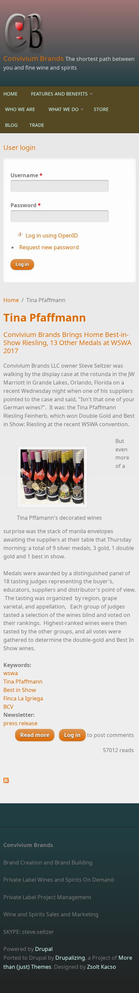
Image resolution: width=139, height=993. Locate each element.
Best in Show (19, 690)
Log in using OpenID (52, 235)
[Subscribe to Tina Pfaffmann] (69, 780)
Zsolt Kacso (101, 966)
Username (26, 175)
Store (101, 109)
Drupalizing (70, 957)
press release (20, 723)
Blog (11, 125)
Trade (36, 125)
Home (10, 93)
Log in (72, 735)
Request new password (49, 247)
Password (25, 205)
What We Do (64, 109)
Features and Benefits (59, 93)
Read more (37, 736)
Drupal (44, 949)
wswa (10, 673)
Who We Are (20, 109)
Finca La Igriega (23, 698)
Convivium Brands (34, 58)
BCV (8, 706)
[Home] (69, 33)
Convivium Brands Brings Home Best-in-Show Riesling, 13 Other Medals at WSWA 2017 (67, 342)
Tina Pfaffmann (23, 681)
